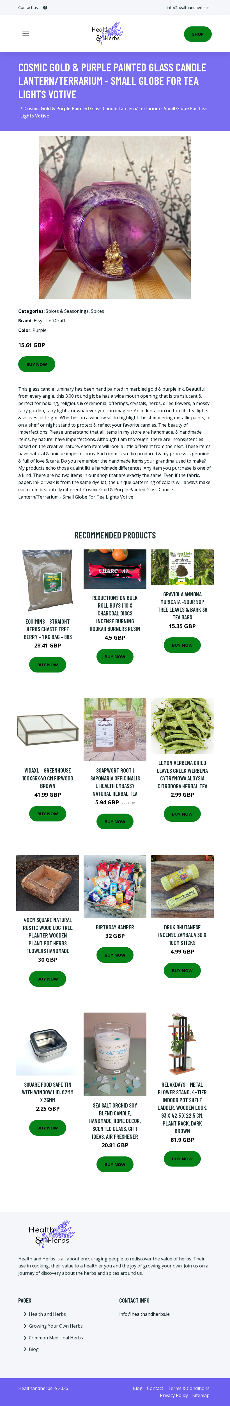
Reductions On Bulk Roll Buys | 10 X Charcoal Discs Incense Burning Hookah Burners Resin (115, 613)
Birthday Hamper (115, 926)
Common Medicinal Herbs (56, 1338)
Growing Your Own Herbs (56, 1326)
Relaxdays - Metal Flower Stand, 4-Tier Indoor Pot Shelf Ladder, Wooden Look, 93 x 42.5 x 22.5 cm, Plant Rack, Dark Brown (182, 1108)
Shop (198, 34)
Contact (155, 1388)
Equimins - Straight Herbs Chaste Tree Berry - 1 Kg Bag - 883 (48, 629)
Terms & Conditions (189, 1388)
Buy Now (36, 364)
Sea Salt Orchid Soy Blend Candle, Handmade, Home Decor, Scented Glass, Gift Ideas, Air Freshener (115, 1121)
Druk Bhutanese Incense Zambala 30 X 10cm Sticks (182, 934)
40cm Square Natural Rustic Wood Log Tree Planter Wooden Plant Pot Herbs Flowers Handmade (48, 935)
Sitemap (201, 1395)
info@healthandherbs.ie (188, 7)
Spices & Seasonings (67, 311)
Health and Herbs (47, 1314)
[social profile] (45, 7)
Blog (34, 1349)
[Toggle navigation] (25, 33)
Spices (97, 311)
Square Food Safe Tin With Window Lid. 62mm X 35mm (47, 1092)
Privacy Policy (174, 1395)
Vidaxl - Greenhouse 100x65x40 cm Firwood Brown (47, 778)
